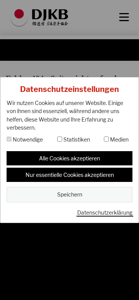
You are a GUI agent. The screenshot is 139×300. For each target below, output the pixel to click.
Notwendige (27, 139)
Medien (119, 139)
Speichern (69, 194)
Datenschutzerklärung (104, 212)
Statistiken (76, 139)
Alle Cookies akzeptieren (69, 158)
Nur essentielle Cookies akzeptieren (69, 175)
